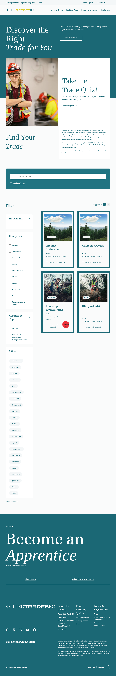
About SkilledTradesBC (66, 614)
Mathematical (16, 449)
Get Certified (105, 10)
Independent (16, 436)
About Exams (30, 579)
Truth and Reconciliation (75, 655)
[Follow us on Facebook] (34, 630)
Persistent (15, 462)
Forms (96, 614)
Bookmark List (19, 183)
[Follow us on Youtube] (27, 630)
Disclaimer (101, 667)
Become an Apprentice (89, 10)
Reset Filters (11, 502)
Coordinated (16, 405)
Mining (14, 283)
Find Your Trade (72, 10)
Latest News (62, 617)
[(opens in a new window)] (14, 630)
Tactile (14, 487)
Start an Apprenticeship (99, 624)
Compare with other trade (57, 262)
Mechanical (16, 455)
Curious (14, 418)
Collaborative (16, 392)
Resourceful (16, 474)
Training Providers (12, 3)
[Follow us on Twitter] (20, 630)
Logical (14, 443)
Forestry (15, 264)
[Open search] (109, 2)
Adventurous (16, 361)
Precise (14, 468)
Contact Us (101, 3)
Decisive (14, 424)
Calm (13, 386)
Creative (15, 411)
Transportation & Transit (18, 303)
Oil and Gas (16, 289)
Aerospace (16, 245)
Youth (40, 3)
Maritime (15, 277)
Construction (17, 258)
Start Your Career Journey (16, 565)
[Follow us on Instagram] (7, 630)
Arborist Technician (53, 247)
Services (15, 296)
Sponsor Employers (28, 3)
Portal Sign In (88, 3)
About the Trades (57, 10)
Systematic (15, 481)
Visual (14, 493)
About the (64, 607)
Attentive (15, 380)
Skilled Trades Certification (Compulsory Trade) (19, 337)
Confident (15, 399)
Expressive (15, 430)
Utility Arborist (91, 306)
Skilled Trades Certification (83, 579)
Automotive (16, 252)
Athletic (14, 373)
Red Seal (15, 328)
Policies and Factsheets (66, 620)
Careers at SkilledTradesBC (64, 625)
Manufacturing (17, 270)
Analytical (15, 367)
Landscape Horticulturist (54, 308)
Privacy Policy (91, 667)
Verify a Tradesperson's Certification (102, 618)
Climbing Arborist (93, 245)
